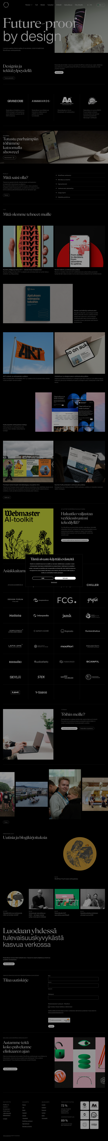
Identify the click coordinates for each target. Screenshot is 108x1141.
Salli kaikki (65, 578)
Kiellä (43, 578)
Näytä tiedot (54, 582)
